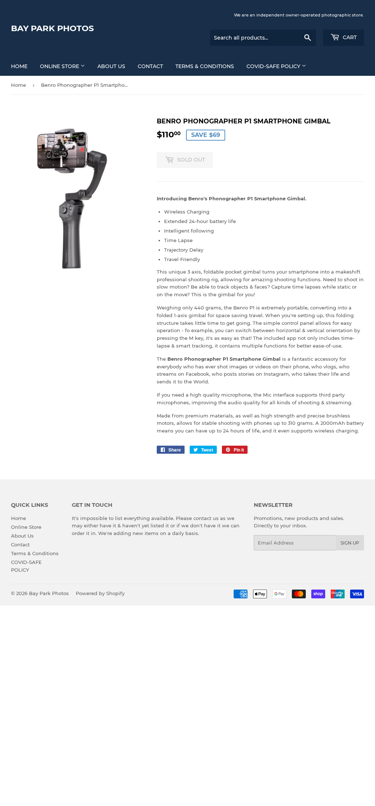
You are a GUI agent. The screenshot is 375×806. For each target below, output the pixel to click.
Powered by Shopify (100, 593)
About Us (111, 66)
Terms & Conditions (204, 66)
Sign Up (350, 543)
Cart (349, 37)
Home (19, 66)
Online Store (60, 66)
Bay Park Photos (52, 28)
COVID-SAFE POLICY (274, 66)
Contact (150, 66)
